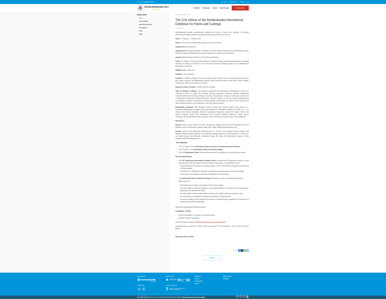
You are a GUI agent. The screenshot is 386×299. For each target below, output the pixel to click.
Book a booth (240, 8)
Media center (142, 15)
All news (212, 258)
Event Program (224, 8)
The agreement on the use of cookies (193, 297)
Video (140, 34)
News (140, 18)
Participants (206, 8)
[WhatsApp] (245, 250)
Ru (248, 2)
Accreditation (143, 27)
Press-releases (143, 21)
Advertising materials (145, 24)
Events (197, 283)
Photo (141, 31)
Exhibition (196, 8)
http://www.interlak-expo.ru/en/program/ (211, 222)
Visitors (215, 8)
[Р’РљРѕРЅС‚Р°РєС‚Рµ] (239, 250)
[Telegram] (247, 250)
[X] (242, 250)
